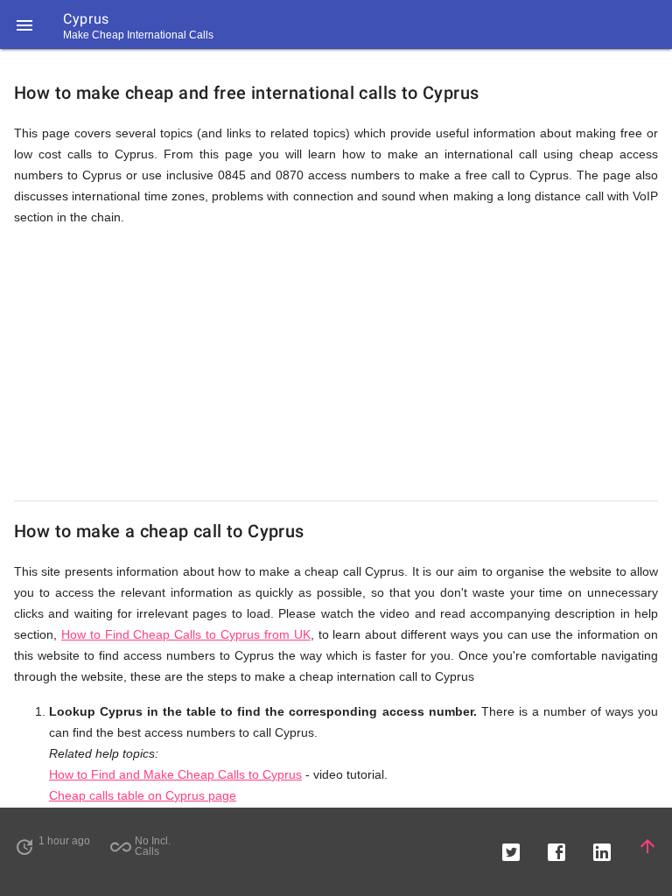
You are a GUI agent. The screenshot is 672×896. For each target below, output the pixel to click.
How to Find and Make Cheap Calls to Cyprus (175, 774)
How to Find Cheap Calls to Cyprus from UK (186, 634)
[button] (25, 25)
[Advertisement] (336, 364)
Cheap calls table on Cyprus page (142, 795)
